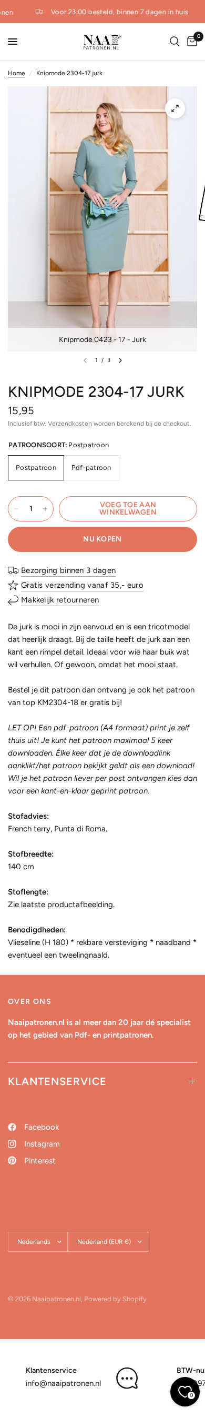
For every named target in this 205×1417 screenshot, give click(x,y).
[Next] (120, 360)
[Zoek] (174, 41)
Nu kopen (102, 539)
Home (16, 73)
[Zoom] (175, 108)
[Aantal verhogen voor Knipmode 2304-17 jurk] (45, 509)
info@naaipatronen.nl (63, 1383)
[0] (190, 41)
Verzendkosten (70, 423)
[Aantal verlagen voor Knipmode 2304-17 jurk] (16, 509)
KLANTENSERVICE (57, 1081)
